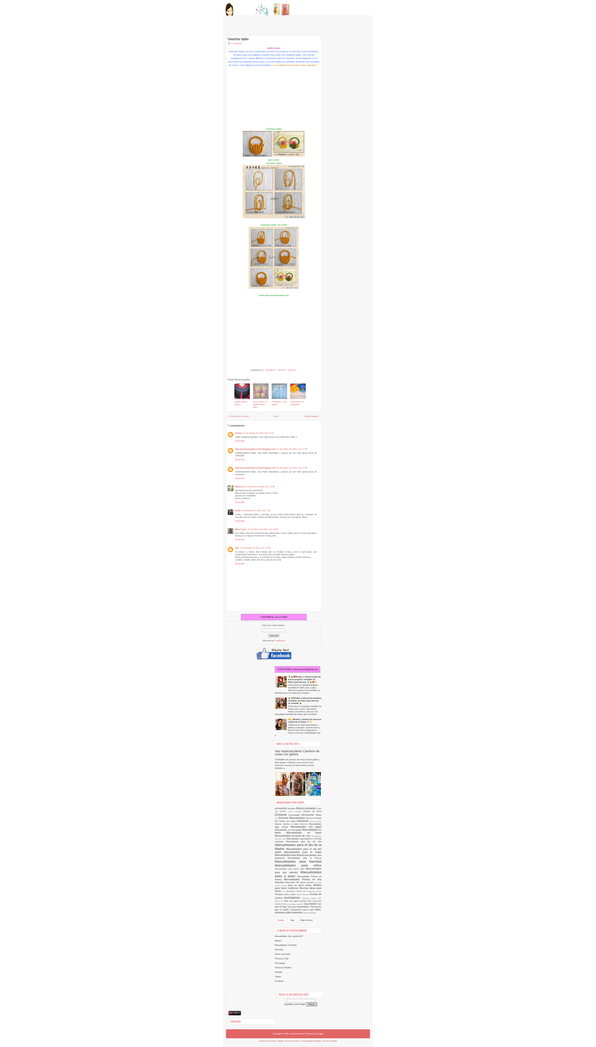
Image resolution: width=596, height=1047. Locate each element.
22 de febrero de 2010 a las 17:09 (292, 449)
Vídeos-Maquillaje (309, 913)
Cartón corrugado (295, 811)
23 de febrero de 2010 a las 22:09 (255, 548)
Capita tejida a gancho (240, 403)
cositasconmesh (296, 1034)
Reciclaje (279, 949)
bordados (310, 808)
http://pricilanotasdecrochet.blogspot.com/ (255, 449)
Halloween (303, 821)
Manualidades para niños (298, 865)
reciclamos (293, 897)
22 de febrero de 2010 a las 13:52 (259, 433)
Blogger (320, 1034)
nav (284, 891)
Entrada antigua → (312, 416)
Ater (237, 548)
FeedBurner (279, 640)
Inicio (276, 416)
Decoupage (280, 963)
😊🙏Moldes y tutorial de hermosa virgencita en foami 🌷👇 (304, 720)
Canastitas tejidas (238, 39)
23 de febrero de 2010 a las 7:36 (255, 510)
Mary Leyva (241, 529)
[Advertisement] (251, 26)
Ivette (237, 510)
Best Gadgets (332, 1041)
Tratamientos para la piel (302, 910)
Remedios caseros (310, 898)
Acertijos (292, 808)
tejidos (313, 903)
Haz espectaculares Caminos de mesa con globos (297, 752)
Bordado (278, 972)
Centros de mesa (312, 811)
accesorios (281, 808)
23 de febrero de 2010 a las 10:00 (263, 529)
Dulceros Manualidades (292, 818)
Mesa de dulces (296, 885)
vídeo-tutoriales (294, 912)
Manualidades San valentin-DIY (289, 936)
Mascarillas (291, 882)
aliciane (239, 433)
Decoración (308, 815)
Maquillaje (280, 882)
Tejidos (278, 976)
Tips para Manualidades (298, 907)
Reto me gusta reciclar (295, 901)
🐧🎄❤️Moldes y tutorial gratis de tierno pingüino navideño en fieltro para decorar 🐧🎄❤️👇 (304, 679)
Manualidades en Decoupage (288, 830)
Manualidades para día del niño (303, 841)
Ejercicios (310, 818)
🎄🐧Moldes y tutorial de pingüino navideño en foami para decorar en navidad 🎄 (304, 701)
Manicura (304, 824)
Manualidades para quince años (290, 869)
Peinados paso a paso (285, 894)
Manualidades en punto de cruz (293, 835)
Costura (281, 814)
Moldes (309, 885)
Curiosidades (295, 815)
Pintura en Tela (281, 958)
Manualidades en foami (303, 832)
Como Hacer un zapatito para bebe (260, 404)
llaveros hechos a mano (287, 824)
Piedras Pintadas (303, 894)
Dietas (318, 815)
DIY (276, 818)
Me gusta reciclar (305, 882)
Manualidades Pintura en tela (302, 879)
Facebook (270, 370)
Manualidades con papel (306, 826)
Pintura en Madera (283, 967)
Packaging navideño (313, 891)
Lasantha (296, 1041)
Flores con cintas (288, 821)
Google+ (292, 370)
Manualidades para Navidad (298, 861)
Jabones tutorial (316, 821)
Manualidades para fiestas (290, 855)
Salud (307, 904)
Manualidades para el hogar (302, 852)
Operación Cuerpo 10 (296, 891)
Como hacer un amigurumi (297, 403)
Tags (292, 920)
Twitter (281, 370)
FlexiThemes (272, 1041)
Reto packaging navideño (294, 904)
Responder (240, 441)
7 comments (236, 43)
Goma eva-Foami (282, 954)
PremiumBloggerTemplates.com (313, 1041)
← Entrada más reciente (238, 416)
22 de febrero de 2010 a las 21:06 (260, 486)
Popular (281, 920)
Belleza (300, 808)
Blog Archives (306, 920)
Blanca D (239, 486)
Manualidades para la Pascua (305, 858)
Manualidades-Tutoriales (286, 945)
